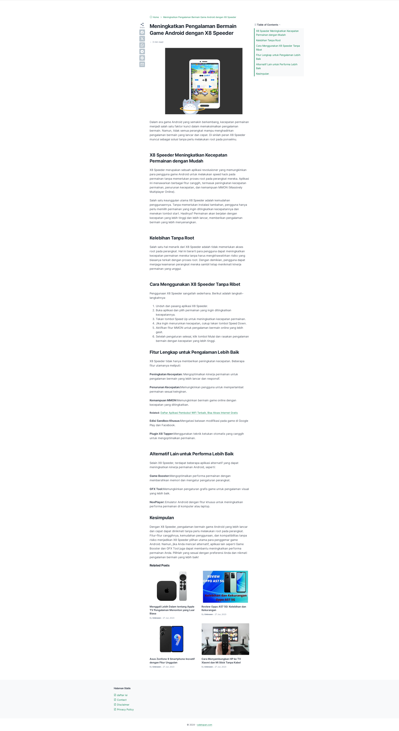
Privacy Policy (125, 709)
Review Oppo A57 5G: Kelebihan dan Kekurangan (224, 608)
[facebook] (142, 32)
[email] (142, 64)
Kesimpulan (262, 73)
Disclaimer (122, 704)
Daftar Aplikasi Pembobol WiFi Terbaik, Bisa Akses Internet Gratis (199, 412)
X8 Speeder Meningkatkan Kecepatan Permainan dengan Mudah (277, 32)
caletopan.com (204, 724)
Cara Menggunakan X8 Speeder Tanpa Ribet (278, 47)
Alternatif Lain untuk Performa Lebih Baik (276, 66)
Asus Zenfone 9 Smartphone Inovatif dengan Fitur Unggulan (172, 660)
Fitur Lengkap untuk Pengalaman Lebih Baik (278, 56)
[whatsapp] (142, 45)
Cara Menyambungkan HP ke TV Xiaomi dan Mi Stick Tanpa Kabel (221, 660)
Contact (121, 699)
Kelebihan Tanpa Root (268, 40)
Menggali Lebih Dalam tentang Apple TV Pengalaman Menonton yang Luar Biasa (172, 610)
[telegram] (142, 51)
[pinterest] (142, 58)
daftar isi (121, 695)
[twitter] (142, 39)
